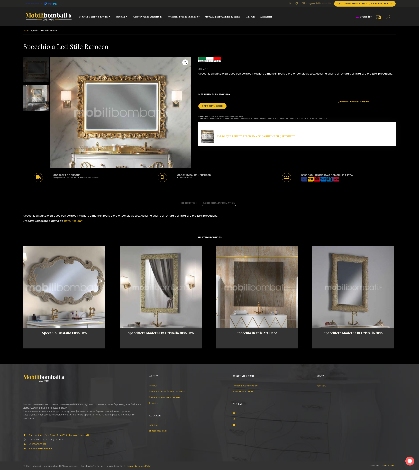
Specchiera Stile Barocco (266, 118)
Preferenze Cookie (243, 391)
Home (26, 30)
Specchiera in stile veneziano (239, 118)
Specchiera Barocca (214, 118)
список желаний (158, 430)
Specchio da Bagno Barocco (313, 118)
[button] (363, 16)
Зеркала (120, 16)
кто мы (152, 385)
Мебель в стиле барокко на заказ (166, 391)
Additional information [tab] (219, 203)
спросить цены (212, 106)
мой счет (154, 425)
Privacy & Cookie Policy (245, 385)
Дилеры (250, 16)
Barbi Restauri (73, 221)
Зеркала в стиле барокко (231, 116)
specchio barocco (289, 118)
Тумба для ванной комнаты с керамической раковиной (256, 136)
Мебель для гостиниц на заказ (222, 16)
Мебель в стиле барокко (93, 16)
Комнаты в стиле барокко (183, 16)
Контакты (266, 16)
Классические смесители (147, 16)
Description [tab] (189, 203)
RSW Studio (390, 465)
